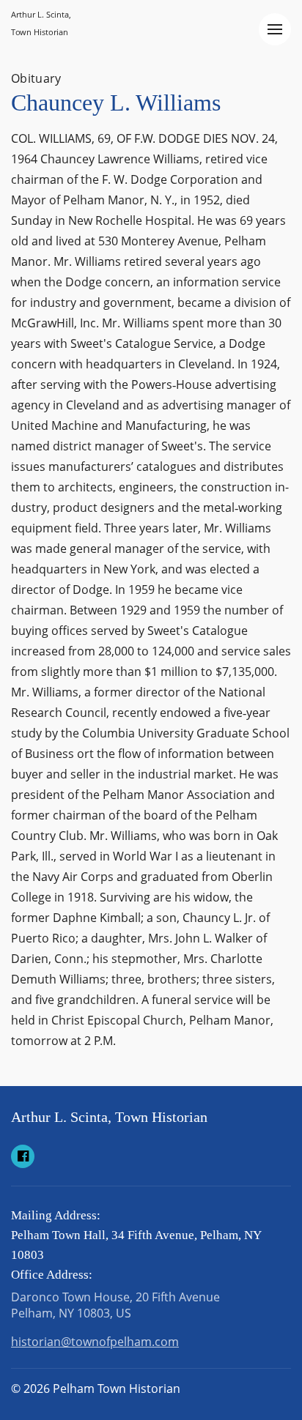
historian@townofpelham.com (95, 1342)
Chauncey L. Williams (116, 102)
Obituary (36, 78)
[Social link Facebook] (22, 1156)
